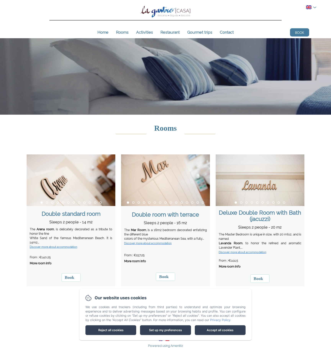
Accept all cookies (220, 330)
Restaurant (170, 32)
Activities (144, 32)
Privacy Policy (220, 320)
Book (299, 32)
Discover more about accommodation (53, 246)
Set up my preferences (165, 330)
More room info (41, 263)
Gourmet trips (199, 32)
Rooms (122, 32)
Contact (227, 32)
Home (102, 32)
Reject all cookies (111, 330)
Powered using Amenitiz (165, 346)
